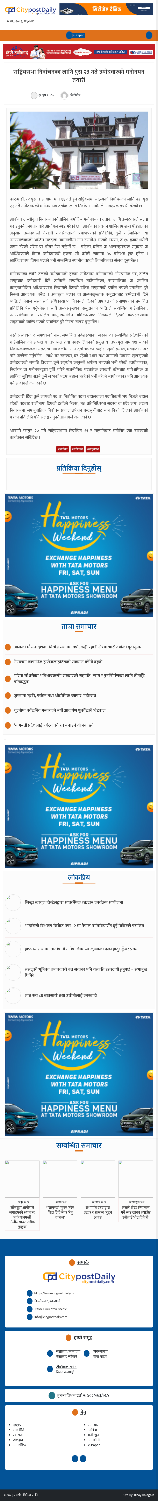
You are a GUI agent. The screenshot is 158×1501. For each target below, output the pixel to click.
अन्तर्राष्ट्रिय (19, 1445)
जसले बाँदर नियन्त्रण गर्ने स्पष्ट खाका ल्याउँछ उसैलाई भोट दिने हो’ (136, 1213)
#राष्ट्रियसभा (93, 449)
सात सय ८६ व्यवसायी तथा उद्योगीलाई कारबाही (61, 995)
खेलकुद (18, 1440)
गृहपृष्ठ (17, 1425)
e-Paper (94, 1445)
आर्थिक (93, 1430)
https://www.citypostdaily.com (55, 1293)
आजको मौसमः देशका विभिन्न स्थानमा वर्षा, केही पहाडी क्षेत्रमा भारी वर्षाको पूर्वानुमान (78, 647)
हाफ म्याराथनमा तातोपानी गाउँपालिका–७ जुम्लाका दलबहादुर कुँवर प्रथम (81, 949)
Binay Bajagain (144, 1495)
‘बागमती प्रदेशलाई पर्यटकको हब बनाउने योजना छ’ (53, 725)
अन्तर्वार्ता (94, 1440)
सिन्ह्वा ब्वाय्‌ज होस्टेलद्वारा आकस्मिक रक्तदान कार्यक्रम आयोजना (74, 902)
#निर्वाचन (62, 449)
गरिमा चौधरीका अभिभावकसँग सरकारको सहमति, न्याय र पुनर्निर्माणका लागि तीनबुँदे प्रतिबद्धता (79, 678)
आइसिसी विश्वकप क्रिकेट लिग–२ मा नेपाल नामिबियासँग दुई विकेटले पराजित (84, 925)
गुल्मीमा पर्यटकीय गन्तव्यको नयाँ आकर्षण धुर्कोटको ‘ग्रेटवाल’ (60, 710)
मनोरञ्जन (93, 1435)
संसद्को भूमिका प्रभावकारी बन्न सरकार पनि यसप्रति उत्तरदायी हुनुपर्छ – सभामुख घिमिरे (86, 972)
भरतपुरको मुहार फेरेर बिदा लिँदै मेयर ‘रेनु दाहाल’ (60, 1213)
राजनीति (18, 1430)
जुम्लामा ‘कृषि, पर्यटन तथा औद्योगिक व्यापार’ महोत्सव (55, 695)
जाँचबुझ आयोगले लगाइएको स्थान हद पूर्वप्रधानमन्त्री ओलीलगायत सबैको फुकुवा (22, 1217)
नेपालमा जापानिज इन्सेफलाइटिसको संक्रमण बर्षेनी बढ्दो (58, 661)
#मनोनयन (77, 449)
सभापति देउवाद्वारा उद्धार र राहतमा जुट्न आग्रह (98, 1213)
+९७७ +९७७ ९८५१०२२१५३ (50, 1309)
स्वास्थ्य (17, 1435)
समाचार (93, 1425)
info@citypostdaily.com (50, 1317)
